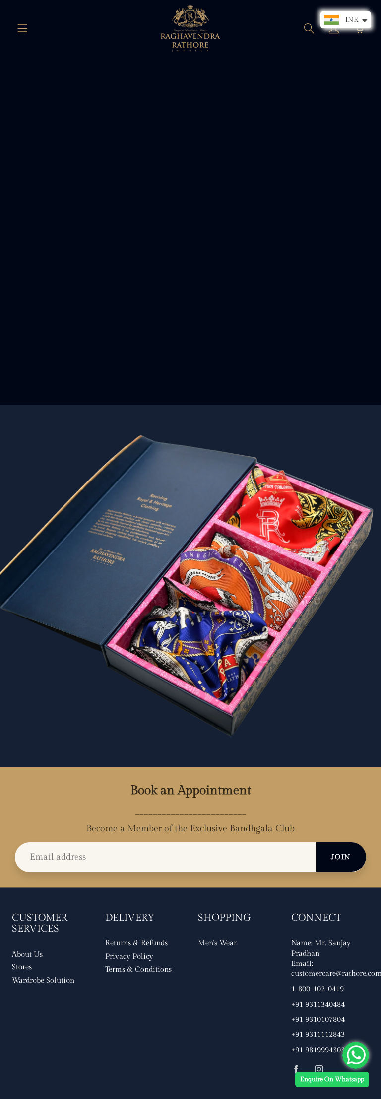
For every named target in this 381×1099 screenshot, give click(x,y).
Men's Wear (217, 943)
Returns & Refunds (136, 943)
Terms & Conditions (138, 969)
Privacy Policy (129, 956)
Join (341, 857)
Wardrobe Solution (43, 980)
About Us (27, 954)
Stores (22, 967)
